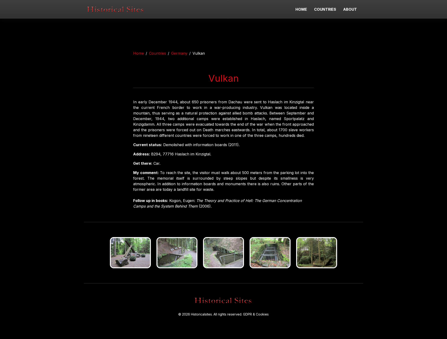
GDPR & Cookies (256, 314)
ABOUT (350, 9)
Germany (179, 53)
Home (138, 53)
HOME (301, 9)
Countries (157, 53)
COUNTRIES (325, 9)
